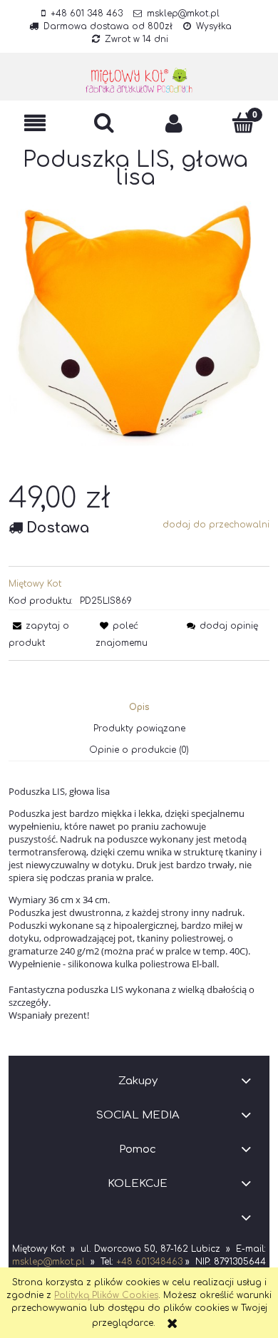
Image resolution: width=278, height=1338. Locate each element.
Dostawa (57, 528)
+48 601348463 (149, 1262)
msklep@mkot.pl (183, 14)
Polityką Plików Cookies (106, 1295)
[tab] (139, 707)
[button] (35, 123)
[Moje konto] (174, 123)
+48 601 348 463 (87, 14)
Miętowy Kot (35, 584)
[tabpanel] (139, 903)
